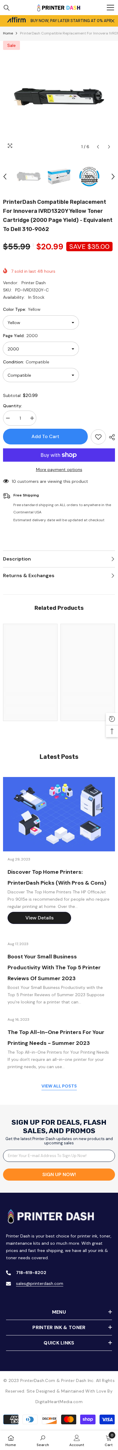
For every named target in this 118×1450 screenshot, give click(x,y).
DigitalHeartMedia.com (59, 1401)
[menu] (110, 7)
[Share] (110, 437)
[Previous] (98, 146)
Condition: (26, 362)
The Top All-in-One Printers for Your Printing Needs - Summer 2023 (56, 1038)
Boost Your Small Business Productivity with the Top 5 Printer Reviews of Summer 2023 (54, 967)
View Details (39, 918)
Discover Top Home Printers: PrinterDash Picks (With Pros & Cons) (57, 877)
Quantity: (12, 405)
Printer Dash (33, 282)
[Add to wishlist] (98, 436)
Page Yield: (20, 335)
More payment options (59, 469)
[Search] (6, 7)
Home (8, 33)
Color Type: (22, 309)
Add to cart (45, 436)
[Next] (109, 146)
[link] (30, 700)
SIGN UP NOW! (59, 1174)
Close (112, 21)
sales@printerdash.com (39, 1283)
